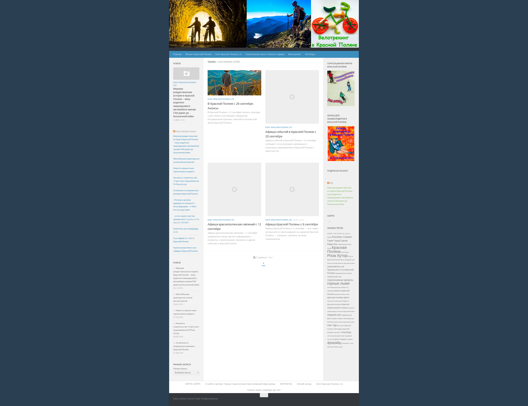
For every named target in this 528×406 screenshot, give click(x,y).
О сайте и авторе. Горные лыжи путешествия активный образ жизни (240, 384)
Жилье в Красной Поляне (198, 54)
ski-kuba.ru (346, 234)
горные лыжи (338, 283)
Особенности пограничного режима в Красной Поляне (186, 192)
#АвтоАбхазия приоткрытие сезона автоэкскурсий (186, 160)
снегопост (337, 332)
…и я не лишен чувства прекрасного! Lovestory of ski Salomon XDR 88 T (186, 219)
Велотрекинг (294, 54)
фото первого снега (344, 339)
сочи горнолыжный (333, 336)
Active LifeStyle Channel (186, 131)
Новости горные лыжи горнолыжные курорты (183, 170)
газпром (331, 276)
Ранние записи (180, 368)
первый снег (334, 314)
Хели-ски (330, 263)
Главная (177, 54)
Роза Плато (345, 252)
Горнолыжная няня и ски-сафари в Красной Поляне (185, 249)
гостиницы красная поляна (336, 287)
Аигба (329, 237)
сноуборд (346, 332)
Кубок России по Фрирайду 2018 (185, 230)
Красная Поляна (337, 249)
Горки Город (333, 240)
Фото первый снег (348, 260)
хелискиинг (345, 343)
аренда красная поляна (344, 273)
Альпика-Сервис (342, 236)
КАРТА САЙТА (192, 384)
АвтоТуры (310, 54)
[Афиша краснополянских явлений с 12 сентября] (234, 189)
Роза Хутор (337, 255)
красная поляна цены (334, 301)
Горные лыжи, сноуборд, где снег (264, 390)
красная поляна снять (342, 294)
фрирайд (334, 343)
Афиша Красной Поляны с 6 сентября (291, 224)
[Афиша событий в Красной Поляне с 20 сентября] (292, 97)
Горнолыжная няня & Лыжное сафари (264, 54)
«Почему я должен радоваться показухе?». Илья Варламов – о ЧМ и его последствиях (184, 205)
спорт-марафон (346, 336)
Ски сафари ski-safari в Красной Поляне (183, 240)
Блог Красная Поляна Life (228, 54)
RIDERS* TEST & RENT (334, 234)
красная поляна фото (338, 297)
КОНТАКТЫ (286, 384)
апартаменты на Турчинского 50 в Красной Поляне (340, 269)
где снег (338, 277)
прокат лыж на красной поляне (343, 322)
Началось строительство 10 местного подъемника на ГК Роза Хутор (186, 181)
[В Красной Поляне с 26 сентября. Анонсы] (234, 82)
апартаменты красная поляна (344, 263)
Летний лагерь (304, 384)
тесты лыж (331, 339)
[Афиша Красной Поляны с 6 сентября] (292, 189)
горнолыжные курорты (340, 280)
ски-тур (332, 325)
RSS (331, 183)
